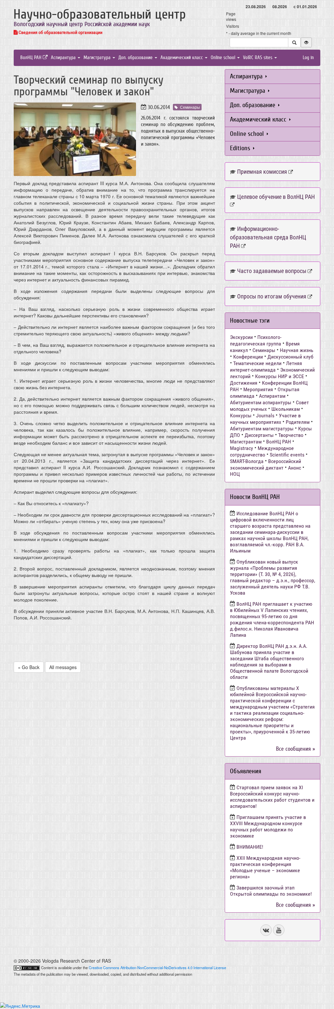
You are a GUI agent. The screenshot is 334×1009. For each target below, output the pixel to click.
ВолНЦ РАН (31, 57)
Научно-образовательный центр (99, 14)
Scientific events (287, 455)
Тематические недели (257, 363)
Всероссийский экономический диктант (265, 464)
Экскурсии (241, 337)
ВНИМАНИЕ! (249, 847)
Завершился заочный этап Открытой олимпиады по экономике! (271, 891)
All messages (63, 667)
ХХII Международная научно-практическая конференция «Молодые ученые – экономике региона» (265, 867)
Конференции (248, 357)
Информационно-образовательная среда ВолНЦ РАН (268, 237)
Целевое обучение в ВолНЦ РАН (276, 196)
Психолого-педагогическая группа (255, 340)
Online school (223, 57)
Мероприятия (258, 389)
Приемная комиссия (262, 171)
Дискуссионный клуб (290, 357)
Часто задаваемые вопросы (271, 270)
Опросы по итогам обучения (271, 296)
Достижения (243, 383)
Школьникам (285, 409)
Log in (308, 57)
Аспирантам (272, 396)
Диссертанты (259, 435)
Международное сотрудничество (262, 451)
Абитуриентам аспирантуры (260, 402)
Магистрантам (246, 442)
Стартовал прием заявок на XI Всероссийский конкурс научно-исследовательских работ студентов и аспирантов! (272, 796)
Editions (241, 148)
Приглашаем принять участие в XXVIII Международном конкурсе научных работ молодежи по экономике (268, 826)
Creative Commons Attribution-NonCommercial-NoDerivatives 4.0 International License (157, 967)
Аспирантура (64, 57)
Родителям (298, 422)
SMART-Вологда (247, 461)
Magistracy (241, 448)
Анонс (294, 468)
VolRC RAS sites (258, 57)
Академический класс (182, 57)
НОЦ (235, 474)
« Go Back (28, 667)
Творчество (290, 435)
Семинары (190, 107)
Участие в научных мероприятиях (265, 418)
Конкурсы (240, 415)
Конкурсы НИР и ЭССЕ (279, 376)
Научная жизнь (296, 350)
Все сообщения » (295, 748)
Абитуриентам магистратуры (262, 428)
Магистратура (98, 57)
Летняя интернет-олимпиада (266, 366)
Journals (265, 415)
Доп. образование (136, 57)
